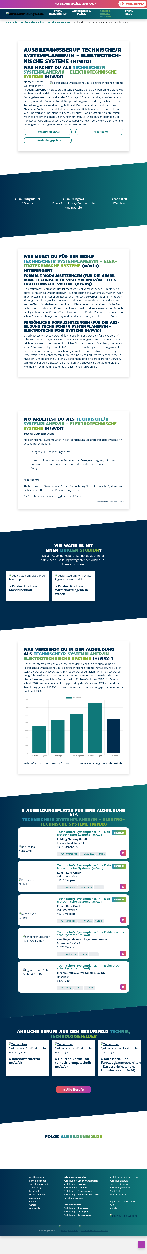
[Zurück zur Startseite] (25, 14)
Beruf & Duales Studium (32, 22)
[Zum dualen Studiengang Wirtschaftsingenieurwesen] (73, 577)
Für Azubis (11, 22)
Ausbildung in (81, 1180)
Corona (32, 1201)
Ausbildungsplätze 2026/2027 (74, 4)
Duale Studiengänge (119, 1184)
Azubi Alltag (35, 1187)
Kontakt (113, 1208)
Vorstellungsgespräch (39, 1184)
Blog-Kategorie (104, 763)
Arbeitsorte (100, 132)
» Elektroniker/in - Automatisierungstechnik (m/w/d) (73, 1063)
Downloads (34, 1208)
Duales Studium (37, 1194)
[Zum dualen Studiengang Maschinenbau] (27, 577)
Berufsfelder (116, 1191)
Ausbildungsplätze (49, 140)
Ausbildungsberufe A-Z (59, 22)
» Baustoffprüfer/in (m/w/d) (24, 1061)
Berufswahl (34, 1191)
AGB (112, 1204)
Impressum (115, 1201)
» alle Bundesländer (73, 1198)
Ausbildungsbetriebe (120, 1187)
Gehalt (32, 1204)
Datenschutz (129, 1201)
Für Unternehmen (132, 4)
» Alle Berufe (73, 1089)
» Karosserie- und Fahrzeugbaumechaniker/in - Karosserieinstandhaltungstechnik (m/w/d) (122, 1064)
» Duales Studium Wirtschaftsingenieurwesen (72, 590)
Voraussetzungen (49, 132)
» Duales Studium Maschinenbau (23, 588)
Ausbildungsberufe (119, 1180)
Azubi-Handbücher (119, 1194)
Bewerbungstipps (37, 1180)
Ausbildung (34, 1198)
